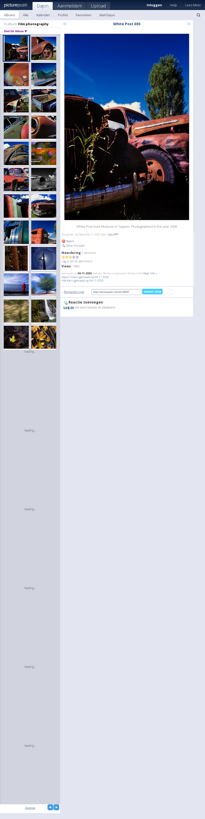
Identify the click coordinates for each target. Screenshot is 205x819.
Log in (65, 261)
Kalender (43, 15)
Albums (9, 15)
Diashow (30, 808)
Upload (98, 6)
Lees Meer (193, 5)
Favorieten (84, 15)
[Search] (198, 15)
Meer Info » (150, 273)
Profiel (63, 15)
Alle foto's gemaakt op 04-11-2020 (83, 280)
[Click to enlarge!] (126, 127)
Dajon (42, 6)
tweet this (152, 291)
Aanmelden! (70, 6)
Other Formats (75, 245)
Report (70, 241)
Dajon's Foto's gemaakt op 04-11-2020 (85, 277)
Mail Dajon (107, 15)
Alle (25, 15)
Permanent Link (74, 292)
